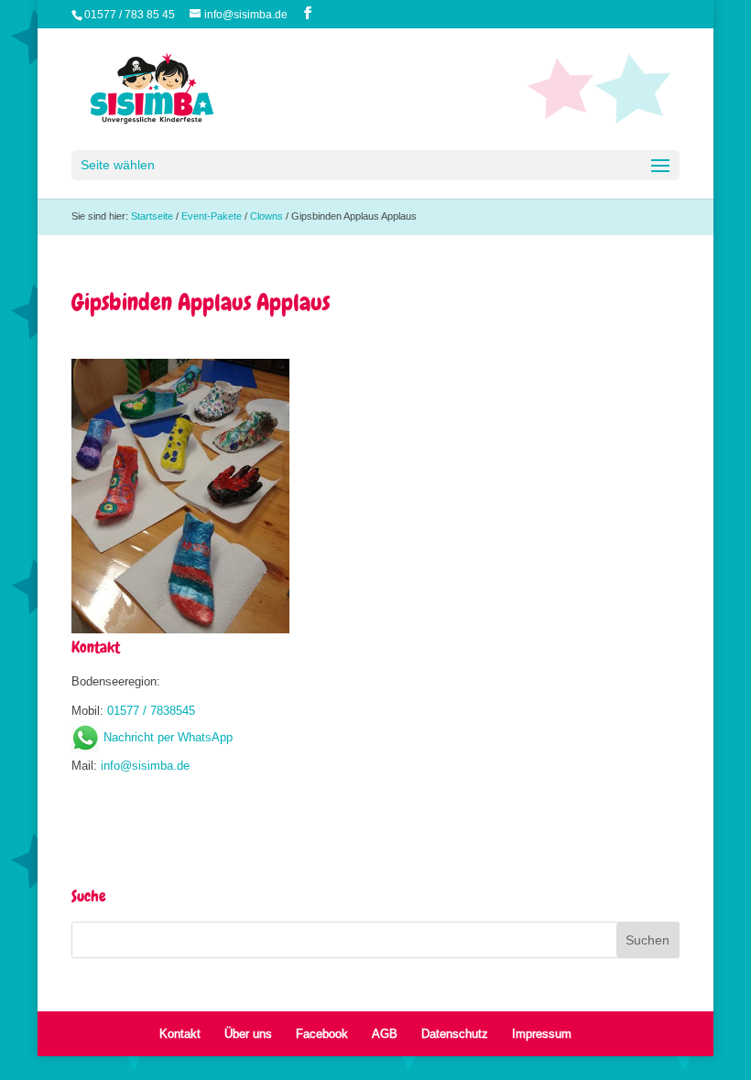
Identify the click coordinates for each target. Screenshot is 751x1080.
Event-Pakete (211, 216)
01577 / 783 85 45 (129, 14)
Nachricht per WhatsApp (168, 736)
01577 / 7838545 (151, 710)
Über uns (248, 1033)
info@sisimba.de (145, 765)
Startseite (152, 216)
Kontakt (180, 1033)
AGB (384, 1033)
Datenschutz (454, 1033)
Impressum (541, 1033)
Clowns (266, 216)
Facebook (322, 1033)
